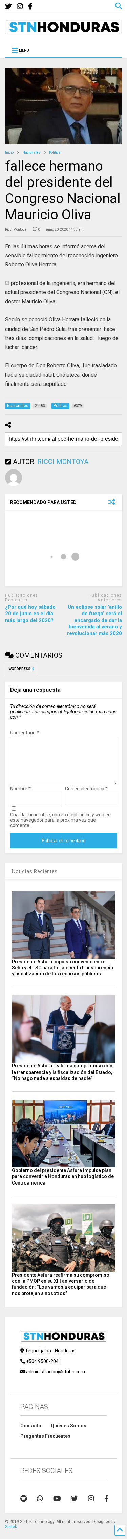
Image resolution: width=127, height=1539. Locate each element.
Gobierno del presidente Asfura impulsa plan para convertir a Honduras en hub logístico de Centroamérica (63, 1176)
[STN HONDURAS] (63, 32)
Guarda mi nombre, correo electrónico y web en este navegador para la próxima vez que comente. (60, 820)
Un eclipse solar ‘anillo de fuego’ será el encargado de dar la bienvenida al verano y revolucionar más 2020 (94, 620)
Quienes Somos (68, 1425)
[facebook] (30, 6)
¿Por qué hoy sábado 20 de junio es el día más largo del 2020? (30, 613)
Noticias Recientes (35, 871)
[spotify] (23, 1498)
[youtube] (57, 1498)
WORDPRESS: (21, 669)
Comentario (24, 732)
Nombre (20, 788)
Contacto (30, 1425)
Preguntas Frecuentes (45, 1436)
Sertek (11, 1526)
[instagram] (20, 6)
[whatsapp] (40, 1498)
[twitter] (8, 6)
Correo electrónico (86, 788)
